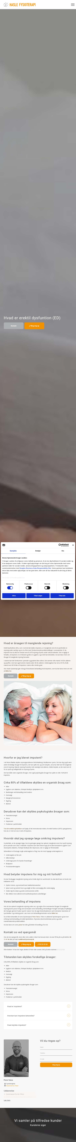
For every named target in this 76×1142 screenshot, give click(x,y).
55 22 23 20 (61, 949)
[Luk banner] (73, 545)
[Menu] (72, 4)
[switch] (28, 587)
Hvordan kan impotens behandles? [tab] (20, 1016)
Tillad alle (62, 596)
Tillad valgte (38, 596)
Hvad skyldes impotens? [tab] (16, 1025)
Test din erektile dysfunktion (13, 829)
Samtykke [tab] (13, 551)
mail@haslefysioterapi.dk (26, 939)
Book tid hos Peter (12, 1086)
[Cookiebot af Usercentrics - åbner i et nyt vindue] (60, 545)
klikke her (8, 671)
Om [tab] (63, 551)
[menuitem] (72, 4)
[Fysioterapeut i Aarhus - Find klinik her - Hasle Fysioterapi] (19, 4)
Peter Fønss (36, 917)
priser (20, 925)
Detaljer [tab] (38, 551)
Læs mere (7, 1100)
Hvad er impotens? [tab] (14, 1006)
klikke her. (55, 913)
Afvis (14, 596)
